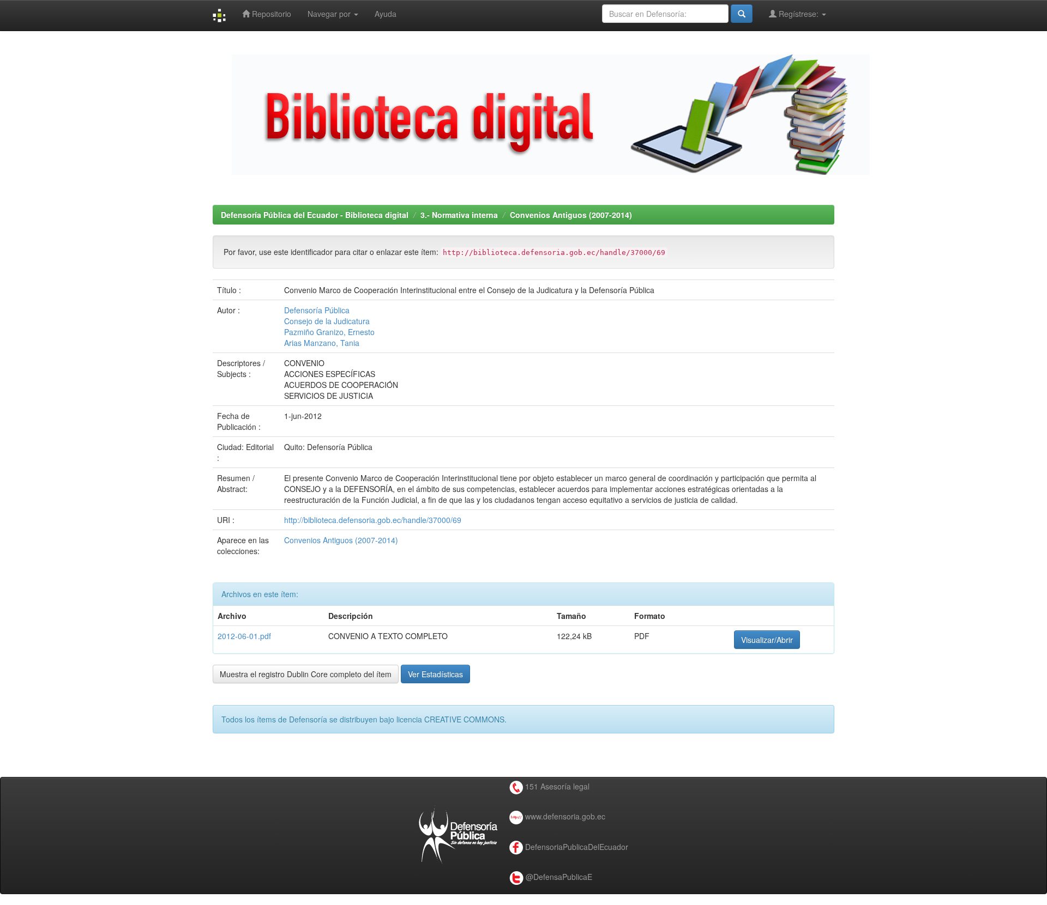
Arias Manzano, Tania (321, 342)
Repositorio (270, 13)
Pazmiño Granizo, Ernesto (329, 331)
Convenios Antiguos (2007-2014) (571, 214)
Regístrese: (799, 13)
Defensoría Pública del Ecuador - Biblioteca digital (314, 214)
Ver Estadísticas (435, 674)
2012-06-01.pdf (244, 635)
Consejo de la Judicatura (327, 320)
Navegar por (330, 13)
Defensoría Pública (317, 310)
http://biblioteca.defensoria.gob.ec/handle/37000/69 (372, 519)
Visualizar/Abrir (767, 639)
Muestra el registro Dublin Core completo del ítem (306, 674)
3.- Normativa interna (459, 214)
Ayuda (385, 13)
